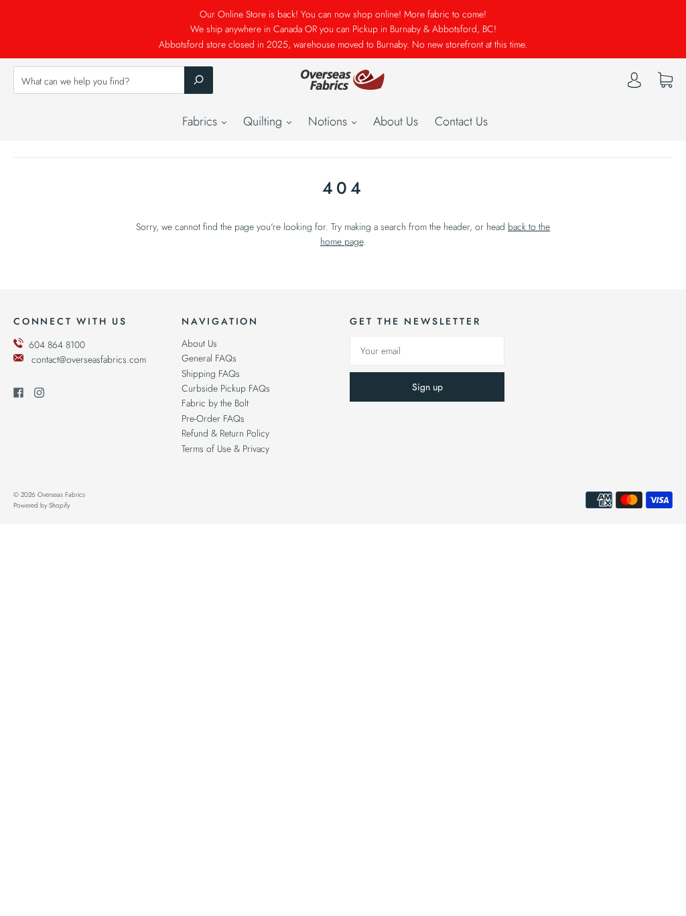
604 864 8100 (57, 344)
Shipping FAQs (211, 373)
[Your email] (427, 350)
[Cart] (665, 80)
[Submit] (198, 79)
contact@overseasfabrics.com (88, 359)
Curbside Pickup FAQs (226, 388)
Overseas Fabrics (61, 495)
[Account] (634, 83)
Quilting (264, 121)
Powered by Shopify (41, 505)
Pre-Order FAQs (213, 418)
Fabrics (201, 121)
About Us (395, 121)
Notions (329, 121)
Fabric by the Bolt (215, 403)
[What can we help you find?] (113, 81)
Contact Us (461, 121)
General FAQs (209, 358)
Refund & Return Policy (225, 433)
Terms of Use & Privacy (225, 448)
